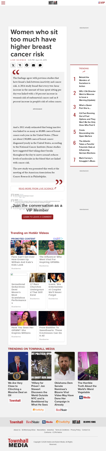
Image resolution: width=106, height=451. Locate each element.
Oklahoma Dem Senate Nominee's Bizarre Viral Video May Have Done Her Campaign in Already (64, 393)
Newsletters (41, 430)
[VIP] (101, 3)
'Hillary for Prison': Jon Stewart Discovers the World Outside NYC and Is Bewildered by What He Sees (39, 393)
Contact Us (86, 430)
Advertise (50, 430)
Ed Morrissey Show (29, 430)
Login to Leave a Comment (37, 217)
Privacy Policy (76, 430)
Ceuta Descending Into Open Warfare (86, 133)
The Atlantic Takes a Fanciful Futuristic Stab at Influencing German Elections (87, 147)
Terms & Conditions (62, 430)
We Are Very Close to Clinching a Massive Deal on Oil (17, 389)
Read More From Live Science (36, 188)
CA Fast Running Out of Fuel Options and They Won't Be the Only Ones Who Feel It (87, 119)
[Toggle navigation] (3, 3)
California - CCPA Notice (53, 432)
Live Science (19, 60)
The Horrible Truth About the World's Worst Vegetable (87, 387)
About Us (17, 430)
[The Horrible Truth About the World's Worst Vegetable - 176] (88, 366)
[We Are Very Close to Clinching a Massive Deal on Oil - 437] (18, 366)
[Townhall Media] (18, 443)
